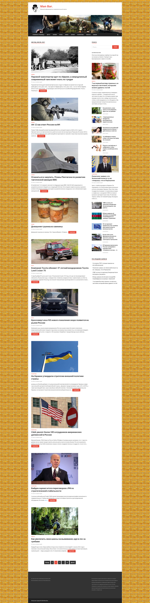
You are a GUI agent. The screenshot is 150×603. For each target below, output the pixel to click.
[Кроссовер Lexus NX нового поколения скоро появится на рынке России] (60, 303)
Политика (80, 34)
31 (67, 562)
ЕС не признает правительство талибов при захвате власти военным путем (110, 226)
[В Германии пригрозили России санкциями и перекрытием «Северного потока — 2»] (97, 250)
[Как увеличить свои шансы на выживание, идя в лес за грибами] (60, 521)
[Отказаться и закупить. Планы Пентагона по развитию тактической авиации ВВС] (60, 158)
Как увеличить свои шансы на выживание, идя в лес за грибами (110, 109)
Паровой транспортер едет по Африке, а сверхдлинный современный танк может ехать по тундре (59, 78)
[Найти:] (105, 47)
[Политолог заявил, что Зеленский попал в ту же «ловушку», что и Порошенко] (105, 172)
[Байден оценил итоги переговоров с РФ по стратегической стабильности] (60, 469)
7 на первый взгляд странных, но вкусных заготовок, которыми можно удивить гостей (105, 85)
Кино (66, 34)
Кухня (73, 34)
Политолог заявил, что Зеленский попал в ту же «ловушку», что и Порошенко (103, 178)
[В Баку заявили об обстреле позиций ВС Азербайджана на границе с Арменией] (97, 219)
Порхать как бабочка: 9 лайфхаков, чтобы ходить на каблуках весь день (110, 148)
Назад (47, 562)
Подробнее (43, 90)
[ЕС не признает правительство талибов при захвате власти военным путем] (97, 229)
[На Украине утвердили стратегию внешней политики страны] (60, 357)
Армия (55, 34)
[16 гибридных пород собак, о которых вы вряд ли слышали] (97, 142)
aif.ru (46, 500)
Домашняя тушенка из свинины (47, 226)
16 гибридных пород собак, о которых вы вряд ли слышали (111, 138)
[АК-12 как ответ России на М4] (60, 110)
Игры (60, 34)
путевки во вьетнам (96, 52)
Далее (73, 562)
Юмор (95, 34)
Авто (48, 34)
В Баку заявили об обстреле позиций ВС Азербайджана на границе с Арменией (109, 216)
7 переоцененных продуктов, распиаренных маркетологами (108, 119)
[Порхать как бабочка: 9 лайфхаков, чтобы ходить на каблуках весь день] (97, 151)
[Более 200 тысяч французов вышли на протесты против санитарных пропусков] (97, 240)
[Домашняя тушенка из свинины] (60, 211)
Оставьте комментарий (36, 82)
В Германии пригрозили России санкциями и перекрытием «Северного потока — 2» (110, 247)
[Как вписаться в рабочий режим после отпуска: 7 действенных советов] (97, 133)
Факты (88, 34)
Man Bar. (46, 6)
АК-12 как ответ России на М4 (45, 124)
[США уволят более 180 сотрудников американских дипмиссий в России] (60, 413)
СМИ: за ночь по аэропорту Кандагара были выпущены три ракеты (109, 205)
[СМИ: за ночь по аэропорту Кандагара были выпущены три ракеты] (97, 208)
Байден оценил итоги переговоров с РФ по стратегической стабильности (52, 489)
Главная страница (38, 34)
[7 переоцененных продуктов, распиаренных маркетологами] (97, 122)
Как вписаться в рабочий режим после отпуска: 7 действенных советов (110, 129)
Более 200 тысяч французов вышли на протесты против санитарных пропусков (110, 237)
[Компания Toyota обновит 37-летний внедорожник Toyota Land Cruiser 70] (60, 252)
